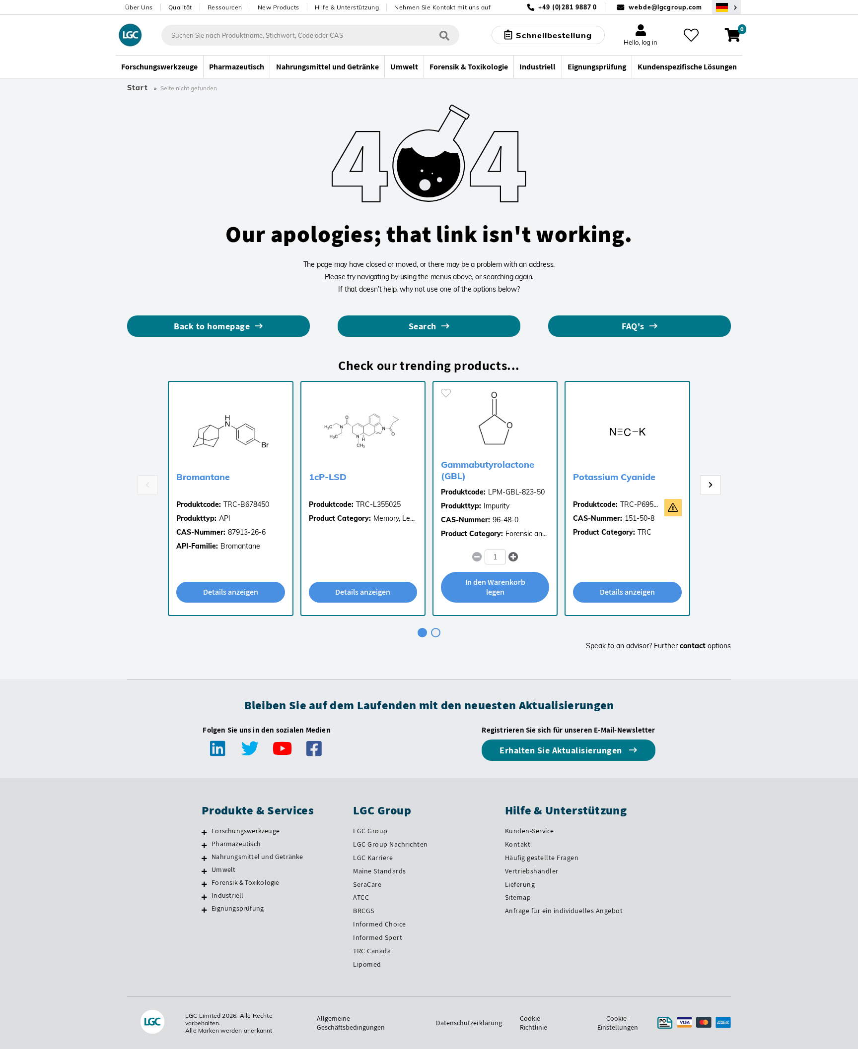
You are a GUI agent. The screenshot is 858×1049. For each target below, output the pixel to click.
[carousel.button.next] (710, 485)
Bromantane (203, 477)
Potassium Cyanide (614, 477)
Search (422, 326)
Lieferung (520, 884)
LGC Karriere (373, 857)
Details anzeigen (230, 592)
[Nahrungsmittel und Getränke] (204, 858)
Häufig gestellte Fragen (542, 857)
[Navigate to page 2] (435, 632)
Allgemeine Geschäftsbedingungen (351, 1023)
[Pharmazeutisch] (204, 845)
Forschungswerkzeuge (246, 830)
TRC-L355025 (378, 504)
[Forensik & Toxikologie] (204, 883)
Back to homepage (212, 326)
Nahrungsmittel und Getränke (257, 856)
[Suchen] (444, 35)
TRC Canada (372, 950)
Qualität (180, 7)
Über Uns (139, 7)
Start (137, 87)
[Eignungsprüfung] (204, 909)
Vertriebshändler (532, 870)
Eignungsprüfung (238, 908)
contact (693, 645)
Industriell (227, 895)
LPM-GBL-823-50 (516, 492)
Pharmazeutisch (236, 843)
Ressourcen (225, 7)
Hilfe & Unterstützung (347, 7)
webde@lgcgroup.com (665, 7)
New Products (278, 7)
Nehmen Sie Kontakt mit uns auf (442, 7)
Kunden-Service (529, 830)
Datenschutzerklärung (469, 1022)
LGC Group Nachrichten (390, 844)
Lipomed (367, 964)
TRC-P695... (639, 504)
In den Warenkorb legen (495, 587)
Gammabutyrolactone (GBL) (487, 470)
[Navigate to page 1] (422, 632)
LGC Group (370, 830)
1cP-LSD (328, 477)
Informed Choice (379, 924)
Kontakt (518, 844)
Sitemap (518, 897)
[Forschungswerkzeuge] (204, 832)
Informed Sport (377, 937)
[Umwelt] (204, 870)
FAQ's (633, 326)
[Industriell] (204, 896)
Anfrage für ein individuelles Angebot (564, 910)
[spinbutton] (495, 557)
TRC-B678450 (246, 504)
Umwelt (223, 869)
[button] (513, 557)
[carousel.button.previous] (147, 485)
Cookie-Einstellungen (617, 1023)
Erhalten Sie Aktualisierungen (562, 750)
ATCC (361, 897)
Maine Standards (379, 870)
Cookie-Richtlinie (533, 1023)
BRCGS (363, 910)
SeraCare (367, 884)
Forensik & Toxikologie (245, 882)
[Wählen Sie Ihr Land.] (726, 7)
